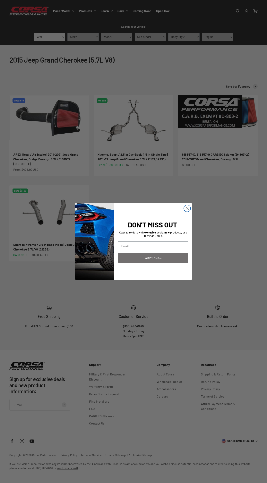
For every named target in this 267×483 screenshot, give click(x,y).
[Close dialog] (187, 208)
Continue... (153, 258)
